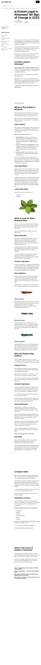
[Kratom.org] (14, 2)
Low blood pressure (20, 515)
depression (33, 386)
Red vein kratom (18, 301)
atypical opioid (31, 476)
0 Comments (26, 22)
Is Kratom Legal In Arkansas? (4, 36)
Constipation (19, 510)
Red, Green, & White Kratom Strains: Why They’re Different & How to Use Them (26, 575)
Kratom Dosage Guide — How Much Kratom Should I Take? (26, 572)
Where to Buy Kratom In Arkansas (5, 39)
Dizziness (18, 512)
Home (2, 8)
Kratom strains (17, 284)
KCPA (22, 255)
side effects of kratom (28, 525)
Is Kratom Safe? (4, 47)
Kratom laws (17, 78)
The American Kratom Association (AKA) (23, 238)
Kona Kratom (29, 161)
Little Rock (18, 196)
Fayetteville (18, 194)
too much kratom (22, 507)
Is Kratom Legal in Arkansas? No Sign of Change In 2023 (28, 8)
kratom (25, 39)
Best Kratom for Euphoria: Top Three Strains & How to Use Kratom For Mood (26, 578)
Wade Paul (19, 20)
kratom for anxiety (25, 386)
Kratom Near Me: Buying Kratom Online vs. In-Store (11, 8)
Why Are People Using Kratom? (5, 44)
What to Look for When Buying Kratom (5, 42)
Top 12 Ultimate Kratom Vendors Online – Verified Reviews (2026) (26, 568)
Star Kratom (20, 161)
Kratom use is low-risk (19, 480)
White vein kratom (18, 322)
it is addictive (24, 427)
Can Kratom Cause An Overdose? (26, 433)
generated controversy (21, 42)
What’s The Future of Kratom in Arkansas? (6, 49)
